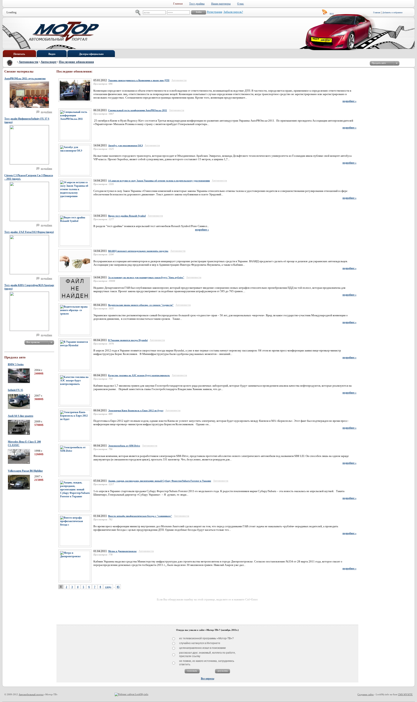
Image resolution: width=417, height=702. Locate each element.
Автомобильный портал (31, 694)
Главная (376, 12)
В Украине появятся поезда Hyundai (128, 340)
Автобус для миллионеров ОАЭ (125, 145)
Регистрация (214, 11)
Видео (51, 54)
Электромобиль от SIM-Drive (124, 445)
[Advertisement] (207, 611)
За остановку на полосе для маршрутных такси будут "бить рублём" (146, 277)
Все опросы (207, 678)
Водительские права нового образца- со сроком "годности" (141, 305)
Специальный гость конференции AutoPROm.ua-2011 (137, 110)
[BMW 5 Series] (19, 382)
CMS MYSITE (405, 694)
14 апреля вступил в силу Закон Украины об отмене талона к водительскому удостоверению (159, 180)
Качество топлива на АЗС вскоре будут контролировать (139, 375)
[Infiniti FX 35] (19, 408)
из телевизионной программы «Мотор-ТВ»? (206, 638)
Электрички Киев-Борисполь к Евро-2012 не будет (135, 410)
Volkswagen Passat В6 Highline (25, 470)
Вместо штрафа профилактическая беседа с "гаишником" (140, 516)
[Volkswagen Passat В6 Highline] (19, 488)
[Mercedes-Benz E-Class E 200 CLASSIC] (19, 463)
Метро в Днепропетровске (122, 551)
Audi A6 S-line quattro (20, 415)
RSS (332, 14)
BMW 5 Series (16, 364)
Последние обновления (76, 62)
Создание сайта (365, 694)
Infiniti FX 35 (15, 390)
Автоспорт (48, 62)
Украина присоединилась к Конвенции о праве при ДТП (138, 80)
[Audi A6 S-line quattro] (19, 433)
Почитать (19, 54)
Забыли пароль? (233, 11)
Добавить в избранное (392, 12)
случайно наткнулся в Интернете (199, 643)
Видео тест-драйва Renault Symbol (127, 215)
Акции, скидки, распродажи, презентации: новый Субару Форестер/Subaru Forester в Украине (159, 481)
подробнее (46, 111)
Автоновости (28, 62)
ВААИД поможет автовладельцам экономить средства (138, 251)
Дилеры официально (91, 54)
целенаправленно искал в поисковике (202, 647)
